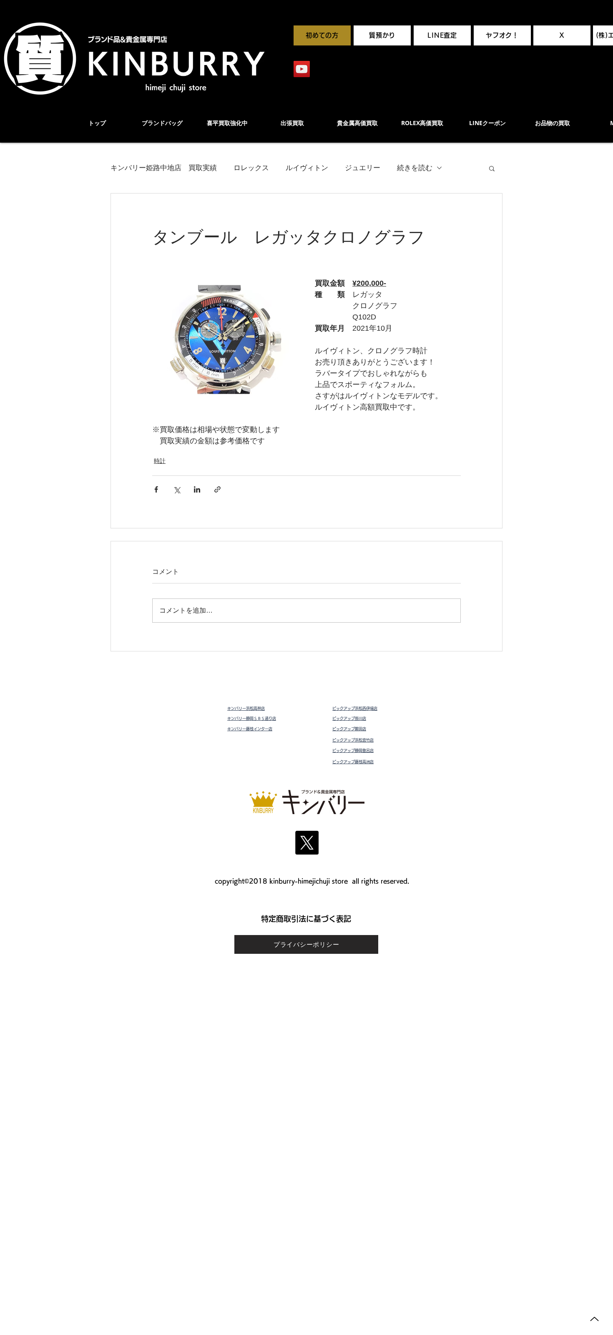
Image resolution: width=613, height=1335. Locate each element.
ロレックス (251, 168)
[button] (492, 168)
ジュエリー (362, 168)
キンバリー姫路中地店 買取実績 (164, 168)
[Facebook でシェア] (156, 489)
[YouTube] (302, 69)
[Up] (594, 1319)
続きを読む (414, 168)
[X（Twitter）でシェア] (177, 489)
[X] (307, 843)
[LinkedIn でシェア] (197, 489)
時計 (160, 461)
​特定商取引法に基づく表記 (306, 919)
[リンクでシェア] (217, 489)
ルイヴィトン (307, 168)
